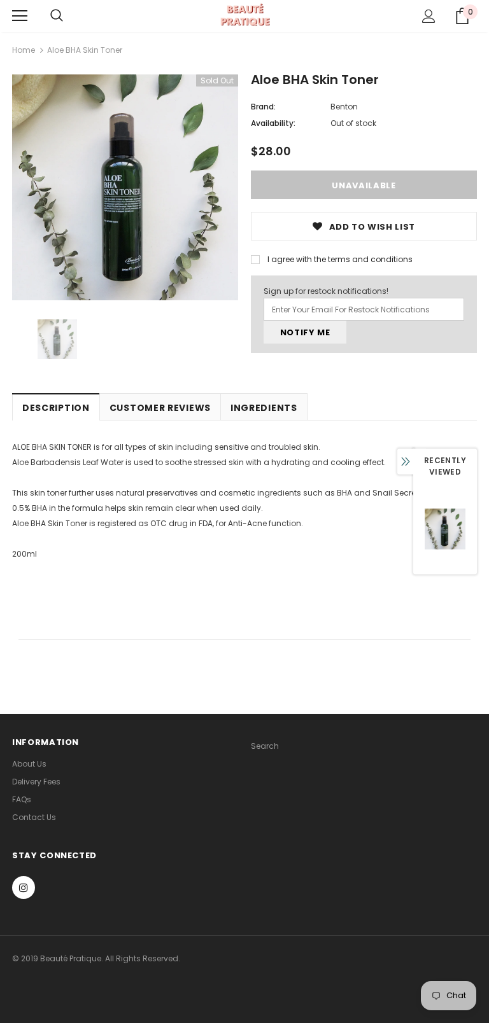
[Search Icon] (56, 16)
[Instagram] (23, 887)
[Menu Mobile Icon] (19, 16)
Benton (344, 106)
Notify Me (305, 332)
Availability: (273, 123)
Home (23, 50)
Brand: (263, 106)
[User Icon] (429, 16)
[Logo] (245, 15)
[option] (125, 187)
